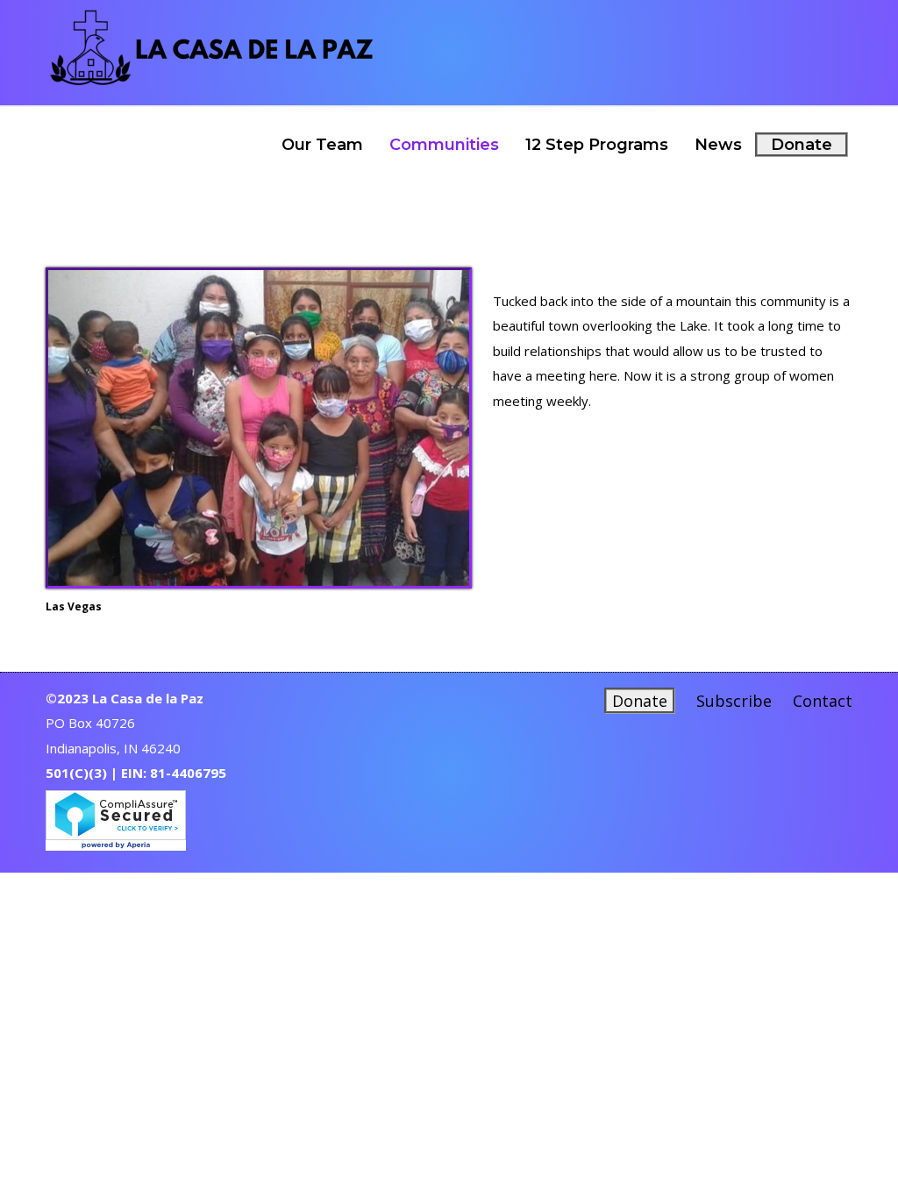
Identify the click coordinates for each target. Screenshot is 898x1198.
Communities (444, 144)
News (718, 144)
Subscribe (734, 700)
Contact (822, 700)
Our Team (322, 144)
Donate (801, 144)
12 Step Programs (596, 144)
